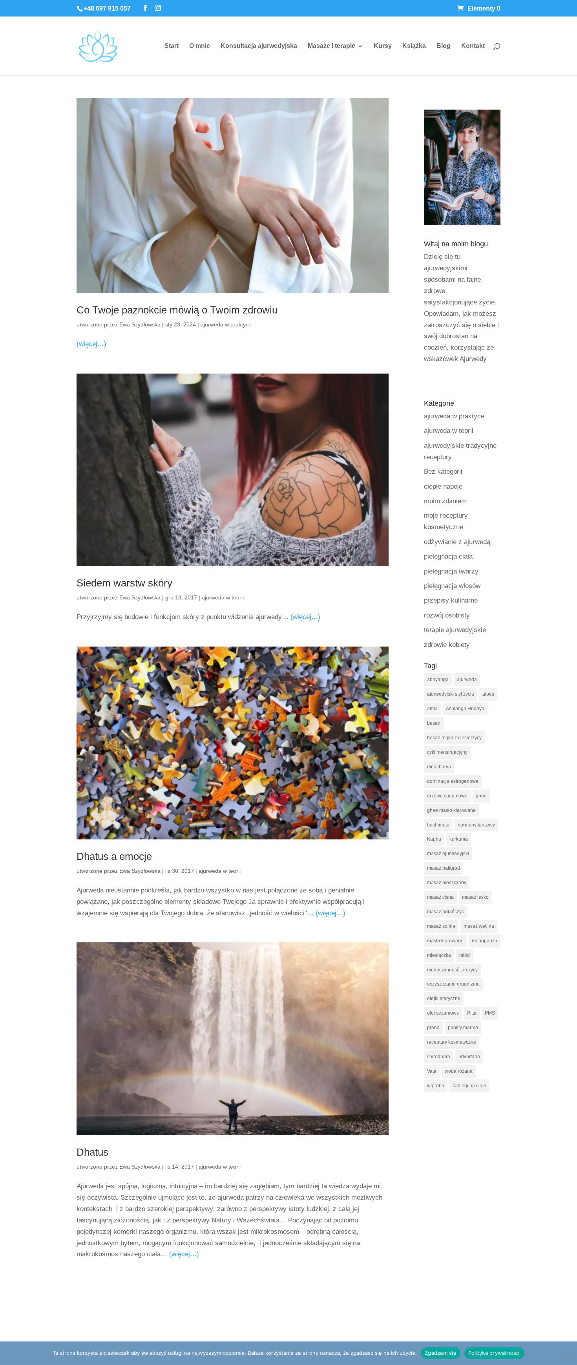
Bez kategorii (443, 471)
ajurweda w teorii (223, 597)
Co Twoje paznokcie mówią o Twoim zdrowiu (177, 310)
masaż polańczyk (445, 911)
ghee (481, 796)
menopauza (484, 941)
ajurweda (467, 679)
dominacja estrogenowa (452, 781)
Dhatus (92, 1152)
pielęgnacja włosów (452, 586)
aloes (488, 694)
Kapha (434, 839)
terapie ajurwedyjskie (455, 630)
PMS (490, 1013)
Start (171, 46)
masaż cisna (440, 897)
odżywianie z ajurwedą (457, 542)
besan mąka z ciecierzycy (454, 737)
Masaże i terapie (331, 46)
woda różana (459, 1071)
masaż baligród (443, 868)
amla (432, 708)
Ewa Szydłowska (140, 324)
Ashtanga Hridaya (465, 708)
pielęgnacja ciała (448, 556)
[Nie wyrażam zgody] (567, 1353)
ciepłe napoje (443, 486)
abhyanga (438, 679)
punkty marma (463, 1027)
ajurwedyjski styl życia (450, 694)
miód (464, 955)
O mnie (199, 46)
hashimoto (438, 825)
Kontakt (473, 46)
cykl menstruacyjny (447, 752)
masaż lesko (475, 897)
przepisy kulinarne (451, 600)
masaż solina (441, 926)
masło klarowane (445, 941)
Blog (443, 46)
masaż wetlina (479, 926)
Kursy (383, 46)
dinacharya (439, 767)
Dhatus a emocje (114, 856)
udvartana (469, 1056)
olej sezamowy (443, 1013)
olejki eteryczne (443, 998)
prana (433, 1027)
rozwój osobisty (447, 615)
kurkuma (458, 839)
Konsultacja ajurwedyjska (259, 46)
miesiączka (439, 955)
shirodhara (438, 1056)
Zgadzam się (440, 1353)
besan (433, 723)
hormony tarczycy (476, 825)
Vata (431, 1071)
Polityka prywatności (494, 1353)
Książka (414, 46)
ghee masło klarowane (451, 810)
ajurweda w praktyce (226, 324)
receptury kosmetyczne (451, 1042)
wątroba (435, 1085)
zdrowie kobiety (447, 645)
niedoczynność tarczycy (452, 970)
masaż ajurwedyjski (448, 853)
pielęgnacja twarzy (451, 571)
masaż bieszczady (446, 882)
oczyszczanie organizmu (453, 984)
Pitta (472, 1013)
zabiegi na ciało (469, 1085)
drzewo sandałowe (447, 796)
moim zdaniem (445, 501)
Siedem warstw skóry (124, 583)
